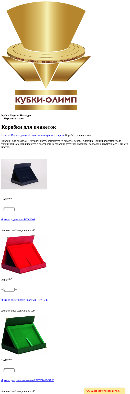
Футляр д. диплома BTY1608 (18, 219)
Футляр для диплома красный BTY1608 (24, 299)
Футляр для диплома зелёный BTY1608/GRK (27, 380)
